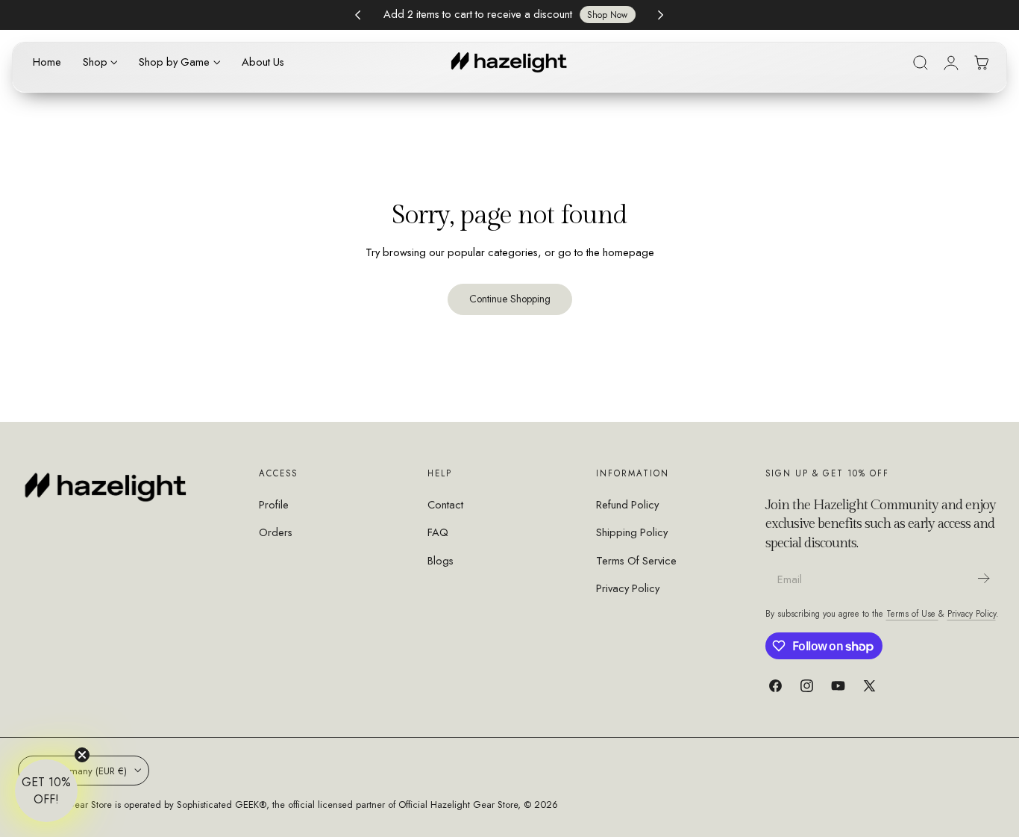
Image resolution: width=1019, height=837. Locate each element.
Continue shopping (510, 298)
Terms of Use (912, 613)
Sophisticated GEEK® (221, 804)
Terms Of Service (636, 561)
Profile (274, 505)
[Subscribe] (983, 578)
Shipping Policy (632, 533)
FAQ (437, 533)
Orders (275, 533)
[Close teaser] (82, 754)
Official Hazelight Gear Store (458, 804)
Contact (445, 505)
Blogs (440, 561)
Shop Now (607, 15)
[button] (920, 62)
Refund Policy (627, 505)
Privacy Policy (627, 588)
